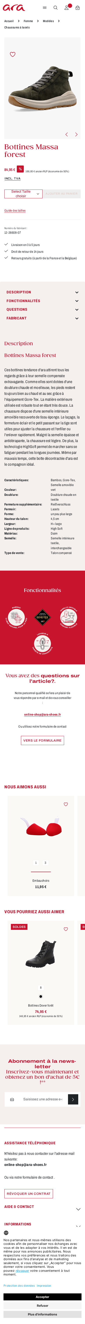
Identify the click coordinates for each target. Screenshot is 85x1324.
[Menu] (44, 7)
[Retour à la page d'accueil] (14, 7)
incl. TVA (12, 178)
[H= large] (42, 644)
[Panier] (77, 7)
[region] (42, 88)
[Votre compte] (66, 7)
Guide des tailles (15, 210)
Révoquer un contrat (29, 1193)
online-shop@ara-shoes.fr (42, 714)
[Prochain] (76, 134)
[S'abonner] (73, 1099)
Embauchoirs (40, 880)
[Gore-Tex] (42, 617)
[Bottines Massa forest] (42, 88)
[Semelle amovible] (69, 617)
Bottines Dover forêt (40, 1005)
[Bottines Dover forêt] (41, 951)
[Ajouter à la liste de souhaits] (13, 54)
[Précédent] (66, 134)
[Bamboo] (16, 617)
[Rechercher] (55, 7)
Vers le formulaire (42, 740)
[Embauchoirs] (41, 826)
